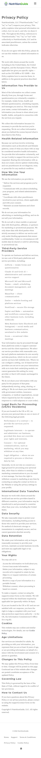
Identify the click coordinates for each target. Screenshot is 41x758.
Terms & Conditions (28, 737)
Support (14, 737)
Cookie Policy (23, 743)
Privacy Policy (9, 743)
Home (6, 737)
